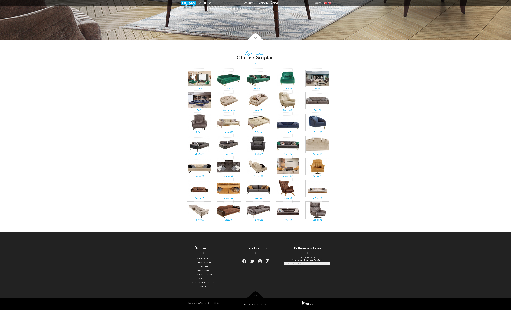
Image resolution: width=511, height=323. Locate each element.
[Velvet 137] (285, 210)
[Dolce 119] (226, 78)
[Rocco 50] (285, 188)
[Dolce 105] (285, 144)
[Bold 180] (196, 122)
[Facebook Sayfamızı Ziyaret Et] (205, 3)
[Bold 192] (255, 122)
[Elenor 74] (196, 166)
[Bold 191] (226, 122)
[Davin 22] (196, 144)
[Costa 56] (285, 122)
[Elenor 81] (255, 166)
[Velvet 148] (314, 210)
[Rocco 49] (226, 210)
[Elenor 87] (226, 166)
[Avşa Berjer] (285, 100)
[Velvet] (314, 78)
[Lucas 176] (314, 166)
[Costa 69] (314, 122)
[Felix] (196, 100)
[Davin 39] (255, 144)
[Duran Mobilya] (188, 3)
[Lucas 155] (285, 166)
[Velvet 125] (314, 188)
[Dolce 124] (285, 78)
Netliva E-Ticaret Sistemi (255, 305)
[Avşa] (226, 100)
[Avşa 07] (255, 100)
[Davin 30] (226, 144)
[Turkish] (324, 3)
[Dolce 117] (255, 78)
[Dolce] (196, 78)
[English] (329, 3)
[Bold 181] (314, 100)
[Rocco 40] (196, 188)
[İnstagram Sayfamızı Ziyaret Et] (210, 3)
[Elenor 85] (314, 144)
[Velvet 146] (255, 210)
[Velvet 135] (196, 210)
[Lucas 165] (226, 188)
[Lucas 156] (255, 188)
